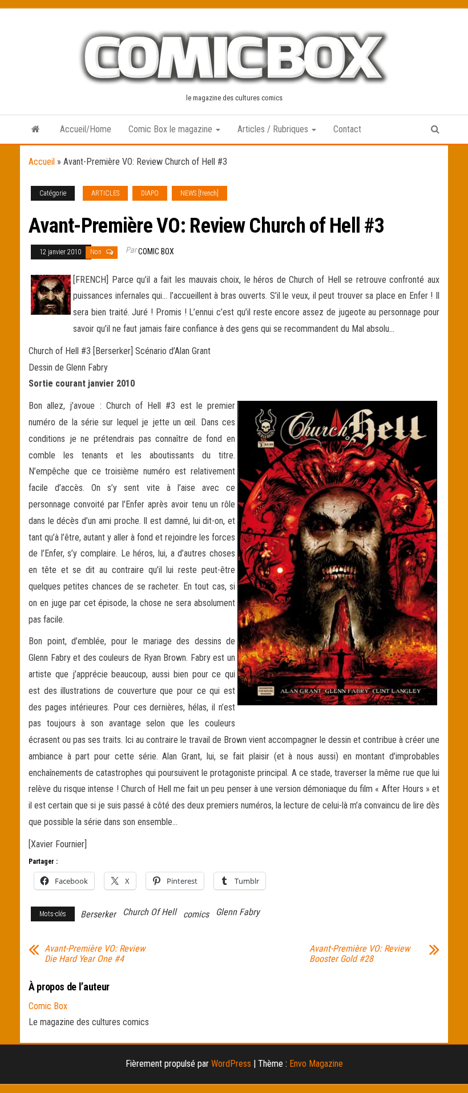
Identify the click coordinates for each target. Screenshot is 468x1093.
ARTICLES (105, 193)
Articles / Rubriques (273, 129)
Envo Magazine (316, 1063)
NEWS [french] (199, 193)
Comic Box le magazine (171, 129)
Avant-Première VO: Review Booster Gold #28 (359, 954)
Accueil (42, 161)
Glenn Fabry (238, 912)
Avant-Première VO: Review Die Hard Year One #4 (95, 954)
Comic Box (156, 251)
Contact (347, 129)
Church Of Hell (149, 912)
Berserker (98, 914)
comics (196, 914)
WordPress (231, 1063)
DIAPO (150, 193)
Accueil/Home (85, 129)
